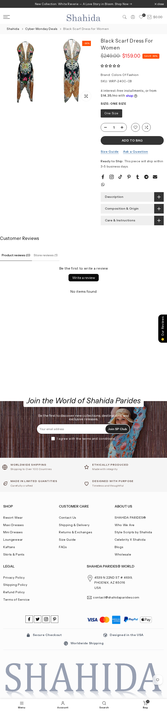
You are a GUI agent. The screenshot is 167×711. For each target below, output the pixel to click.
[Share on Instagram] (111, 177)
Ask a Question (135, 152)
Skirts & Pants (13, 554)
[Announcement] (83, 4)
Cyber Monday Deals (41, 29)
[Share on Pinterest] (129, 177)
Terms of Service (16, 600)
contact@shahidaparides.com (116, 597)
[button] (110, 66)
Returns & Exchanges (75, 532)
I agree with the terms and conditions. (86, 439)
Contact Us (67, 518)
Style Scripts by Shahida (133, 532)
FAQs (63, 547)
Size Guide (110, 152)
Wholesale (123, 554)
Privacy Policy (14, 577)
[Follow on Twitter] (37, 619)
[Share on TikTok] (120, 177)
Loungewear (13, 540)
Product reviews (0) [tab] (16, 255)
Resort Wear (13, 518)
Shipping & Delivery (74, 525)
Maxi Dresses (13, 525)
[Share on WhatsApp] (103, 184)
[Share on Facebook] (103, 177)
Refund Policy (14, 592)
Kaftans (9, 547)
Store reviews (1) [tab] (46, 255)
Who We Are (125, 525)
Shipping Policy (15, 585)
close (8, 4)
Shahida (13, 29)
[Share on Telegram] (146, 177)
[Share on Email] (155, 177)
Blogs (119, 547)
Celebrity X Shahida (130, 540)
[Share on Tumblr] (137, 177)
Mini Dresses (12, 532)
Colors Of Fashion (125, 75)
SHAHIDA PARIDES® (130, 518)
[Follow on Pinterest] (54, 619)
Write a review (83, 277)
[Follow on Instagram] (46, 619)
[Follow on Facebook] (29, 619)
